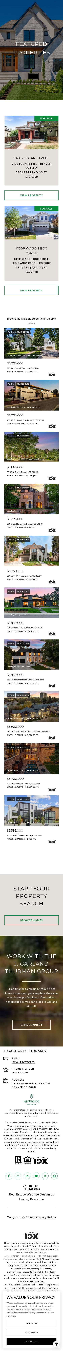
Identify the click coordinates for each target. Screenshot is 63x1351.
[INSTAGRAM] (18, 1176)
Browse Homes (31, 920)
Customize (31, 1332)
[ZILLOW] (54, 1176)
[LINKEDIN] (27, 1176)
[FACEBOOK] (9, 1176)
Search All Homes (31, 853)
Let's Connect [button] (31, 1024)
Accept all (31, 1341)
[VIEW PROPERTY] (31, 192)
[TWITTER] (45, 1176)
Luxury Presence (31, 1199)
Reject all (31, 1323)
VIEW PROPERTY (31, 195)
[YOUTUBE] (36, 1176)
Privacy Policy (46, 1217)
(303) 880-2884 (20, 1072)
